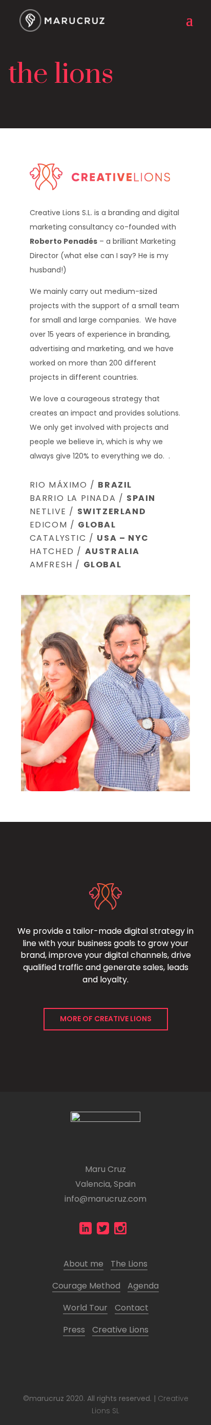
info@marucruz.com (105, 1199)
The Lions (129, 1264)
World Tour (85, 1308)
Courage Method (86, 1286)
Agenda (143, 1286)
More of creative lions (106, 1019)
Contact (132, 1308)
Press (74, 1330)
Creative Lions (120, 1330)
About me (83, 1264)
